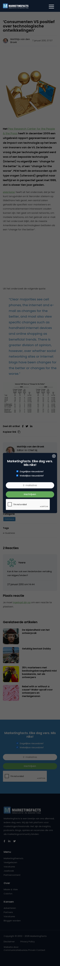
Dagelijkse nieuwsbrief (32, 471)
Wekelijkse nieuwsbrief (32, 475)
